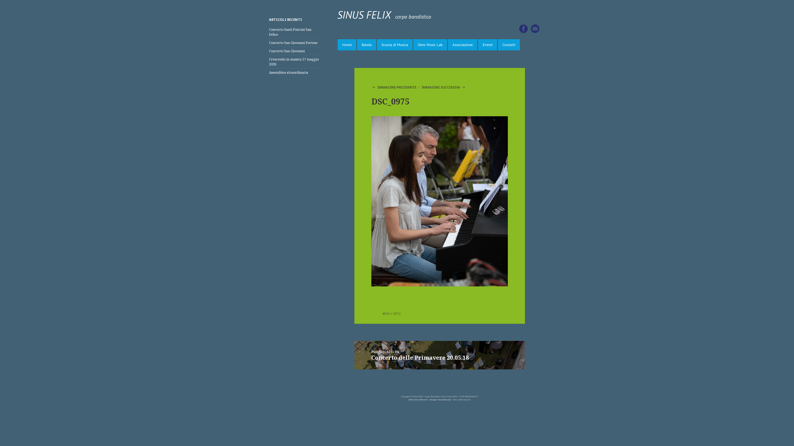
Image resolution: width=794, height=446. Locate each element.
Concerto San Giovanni (287, 51)
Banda (367, 44)
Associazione (462, 44)
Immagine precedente (396, 87)
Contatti (508, 44)
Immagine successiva (441, 87)
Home (347, 44)
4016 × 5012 (391, 313)
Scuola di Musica (394, 44)
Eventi (488, 44)
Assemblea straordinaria (288, 72)
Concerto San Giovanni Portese (293, 42)
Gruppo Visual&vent (440, 400)
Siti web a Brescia (418, 400)
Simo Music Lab (430, 44)
